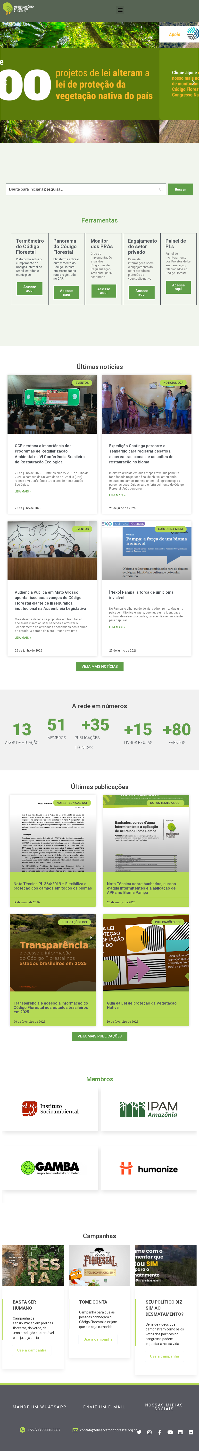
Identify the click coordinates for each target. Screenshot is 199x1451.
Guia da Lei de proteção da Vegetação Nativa (142, 1005)
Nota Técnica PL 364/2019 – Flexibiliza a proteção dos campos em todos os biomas (53, 886)
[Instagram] (149, 1432)
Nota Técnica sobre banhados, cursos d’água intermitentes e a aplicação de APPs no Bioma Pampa (141, 888)
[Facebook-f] (159, 1432)
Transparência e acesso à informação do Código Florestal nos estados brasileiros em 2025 (51, 1007)
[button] (120, 10)
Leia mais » (23, 491)
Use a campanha (31, 1350)
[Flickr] (191, 1432)
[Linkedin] (180, 1432)
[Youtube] (170, 1432)
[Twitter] (139, 1432)
